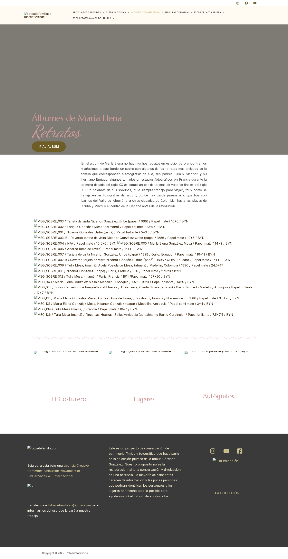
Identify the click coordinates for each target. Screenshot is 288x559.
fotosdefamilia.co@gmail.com (69, 505)
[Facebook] (246, 3)
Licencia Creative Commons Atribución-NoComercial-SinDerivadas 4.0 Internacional (58, 471)
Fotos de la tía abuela (207, 12)
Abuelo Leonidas (91, 12)
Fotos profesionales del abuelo (92, 18)
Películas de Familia (177, 12)
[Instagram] (237, 3)
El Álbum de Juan (116, 12)
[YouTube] (254, 3)
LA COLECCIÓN (227, 493)
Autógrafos (218, 396)
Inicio (76, 12)
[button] (102, 12)
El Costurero (69, 399)
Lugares (144, 399)
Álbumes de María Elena (145, 12)
